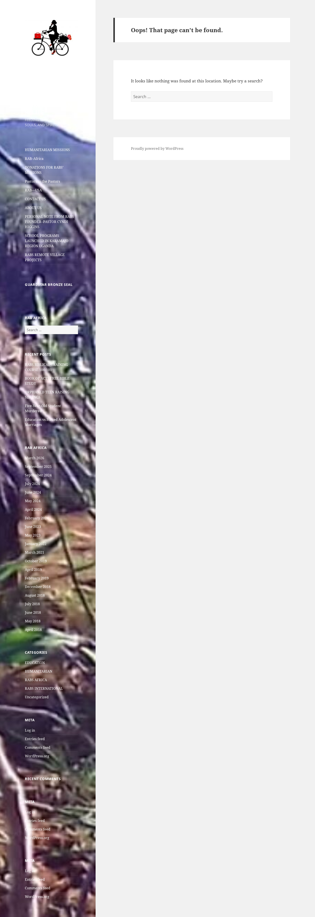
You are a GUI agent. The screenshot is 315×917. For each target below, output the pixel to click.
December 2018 (38, 586)
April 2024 (33, 509)
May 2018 (32, 621)
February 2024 (37, 518)
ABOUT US (33, 207)
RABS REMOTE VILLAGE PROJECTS (45, 257)
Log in (30, 730)
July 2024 (32, 483)
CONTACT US (35, 199)
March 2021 (34, 552)
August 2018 (35, 595)
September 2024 (38, 475)
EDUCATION (35, 662)
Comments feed (37, 747)
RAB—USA (33, 190)
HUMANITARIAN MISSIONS (47, 149)
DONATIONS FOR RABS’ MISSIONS (44, 170)
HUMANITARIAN (38, 671)
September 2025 (38, 466)
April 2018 (33, 629)
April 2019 (33, 569)
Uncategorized (37, 697)
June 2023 (33, 526)
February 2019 (37, 578)
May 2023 (32, 535)
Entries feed (35, 739)
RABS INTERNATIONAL (44, 688)
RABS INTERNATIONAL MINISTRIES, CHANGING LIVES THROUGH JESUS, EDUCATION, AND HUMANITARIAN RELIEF (50, 88)
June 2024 (33, 492)
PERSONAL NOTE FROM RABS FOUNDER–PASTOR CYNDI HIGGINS (49, 221)
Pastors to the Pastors (42, 181)
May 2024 (32, 501)
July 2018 (32, 604)
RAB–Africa (34, 158)
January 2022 (35, 543)
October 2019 (36, 561)
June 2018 (33, 612)
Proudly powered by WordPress (157, 148)
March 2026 (34, 458)
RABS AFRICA (36, 680)
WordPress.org (37, 756)
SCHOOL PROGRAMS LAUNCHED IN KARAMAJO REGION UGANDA (46, 240)
